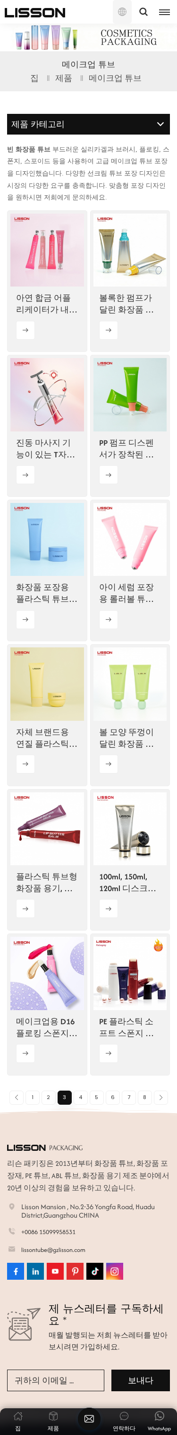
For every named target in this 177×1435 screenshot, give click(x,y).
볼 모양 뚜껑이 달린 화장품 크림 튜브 (126, 738)
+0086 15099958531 (48, 1232)
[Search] (143, 12)
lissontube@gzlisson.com (53, 1249)
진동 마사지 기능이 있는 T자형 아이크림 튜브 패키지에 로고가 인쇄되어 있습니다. (46, 449)
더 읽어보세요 (25, 330)
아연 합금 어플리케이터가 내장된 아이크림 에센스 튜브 (46, 304)
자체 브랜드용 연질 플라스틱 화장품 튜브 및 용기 (43, 738)
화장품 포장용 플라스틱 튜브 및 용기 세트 (42, 593)
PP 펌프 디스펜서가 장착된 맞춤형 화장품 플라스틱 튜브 (126, 449)
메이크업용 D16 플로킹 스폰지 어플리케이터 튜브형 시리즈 (46, 1027)
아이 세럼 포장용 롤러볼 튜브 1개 (129, 593)
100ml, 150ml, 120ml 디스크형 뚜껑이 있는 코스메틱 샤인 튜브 (127, 882)
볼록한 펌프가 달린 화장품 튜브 (126, 304)
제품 (63, 78)
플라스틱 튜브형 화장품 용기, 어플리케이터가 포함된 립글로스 (46, 882)
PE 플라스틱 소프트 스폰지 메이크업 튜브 (126, 1027)
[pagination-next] (161, 1098)
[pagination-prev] (16, 1098)
